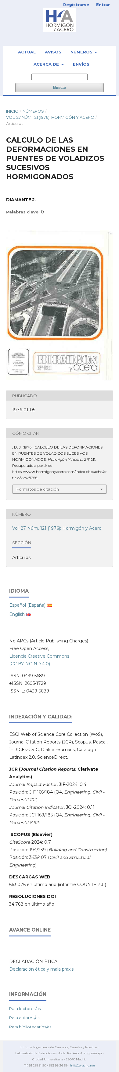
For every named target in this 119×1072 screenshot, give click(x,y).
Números (82, 51)
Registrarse (76, 4)
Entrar (103, 4)
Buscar (59, 87)
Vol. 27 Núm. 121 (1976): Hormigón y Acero (50, 117)
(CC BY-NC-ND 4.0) (29, 664)
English (17, 614)
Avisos (53, 51)
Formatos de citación (37, 489)
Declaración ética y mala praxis (41, 969)
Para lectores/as (25, 1008)
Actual (27, 51)
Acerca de (47, 64)
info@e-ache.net (82, 1065)
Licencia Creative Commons (39, 656)
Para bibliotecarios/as (30, 1026)
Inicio (12, 111)
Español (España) (27, 605)
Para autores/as (24, 1017)
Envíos (81, 64)
